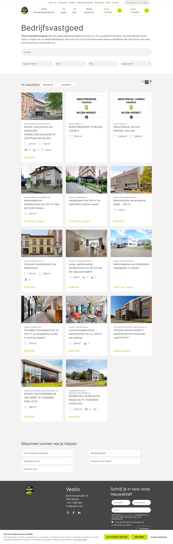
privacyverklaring (128, 515)
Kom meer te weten (80, 540)
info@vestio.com (74, 506)
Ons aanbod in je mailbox (137, 2)
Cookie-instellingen (159, 537)
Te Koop (63, 11)
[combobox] (39, 52)
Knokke (72, 2)
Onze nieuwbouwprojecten (44, 11)
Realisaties (99, 2)
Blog (108, 2)
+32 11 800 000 (74, 502)
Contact (115, 2)
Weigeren (139, 537)
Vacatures (62, 2)
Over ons (52, 2)
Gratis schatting (89, 11)
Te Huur (74, 11)
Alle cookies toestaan (117, 537)
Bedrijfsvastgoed (85, 2)
